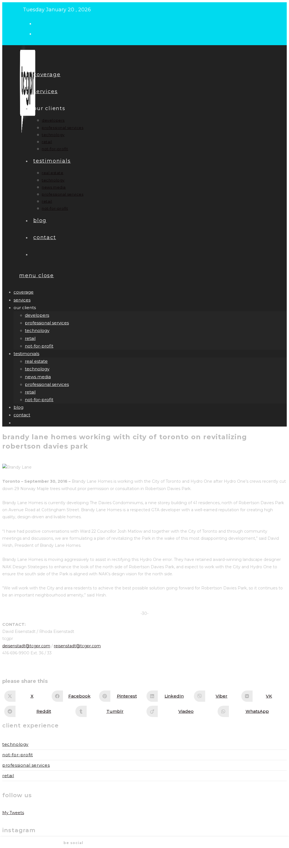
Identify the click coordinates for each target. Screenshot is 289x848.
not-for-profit (39, 346)
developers (37, 315)
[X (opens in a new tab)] (39, 23)
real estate (36, 361)
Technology (15, 744)
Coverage (24, 292)
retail (30, 338)
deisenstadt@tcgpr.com (26, 645)
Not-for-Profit (17, 754)
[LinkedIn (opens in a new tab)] (39, 33)
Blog (18, 407)
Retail (8, 775)
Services (22, 300)
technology (37, 330)
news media (38, 376)
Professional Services (26, 765)
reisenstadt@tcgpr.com (77, 645)
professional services (47, 322)
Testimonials (26, 353)
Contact (22, 415)
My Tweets (13, 812)
